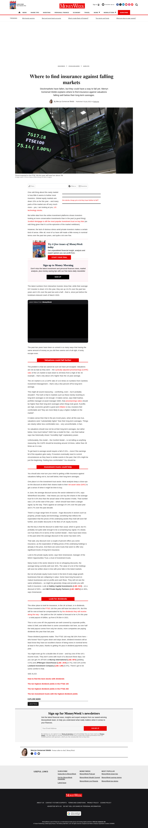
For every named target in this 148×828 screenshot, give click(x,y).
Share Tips (35, 12)
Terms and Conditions (77, 804)
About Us (40, 804)
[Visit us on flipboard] (132, 4)
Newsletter (84, 186)
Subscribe (124, 12)
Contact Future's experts (56, 804)
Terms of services (67, 734)
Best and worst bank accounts (51, 18)
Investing (47, 12)
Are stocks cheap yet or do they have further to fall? (80, 200)
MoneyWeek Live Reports (89, 783)
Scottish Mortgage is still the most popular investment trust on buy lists (56, 221)
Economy (76, 12)
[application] (58, 321)
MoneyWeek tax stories (110, 783)
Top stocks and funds (102, 18)
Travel (87, 12)
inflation (62, 407)
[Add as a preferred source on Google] (74, 815)
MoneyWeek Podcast (87, 776)
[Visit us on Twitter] (120, 4)
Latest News (33, 704)
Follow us (73, 186)
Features (96, 101)
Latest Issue (62, 785)
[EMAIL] (39, 753)
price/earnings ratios (74, 401)
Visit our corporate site (99, 823)
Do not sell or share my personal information (82, 808)
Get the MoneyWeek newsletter (65, 780)
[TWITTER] (32, 753)
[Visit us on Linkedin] (123, 4)
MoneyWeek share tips (110, 776)
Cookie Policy (105, 804)
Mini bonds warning (28, 18)
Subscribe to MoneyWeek (67, 776)
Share (32, 186)
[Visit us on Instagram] (129, 4)
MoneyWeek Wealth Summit (90, 779)
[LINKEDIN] (36, 753)
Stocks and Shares (74, 66)
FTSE (47, 608)
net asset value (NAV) (77, 485)
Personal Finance (62, 12)
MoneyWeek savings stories (112, 779)
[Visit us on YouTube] (126, 4)
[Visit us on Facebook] (117, 4)
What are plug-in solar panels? (126, 18)
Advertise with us (54, 808)
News (24, 12)
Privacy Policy (93, 804)
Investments (61, 66)
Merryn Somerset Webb (65, 101)
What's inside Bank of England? (78, 18)
